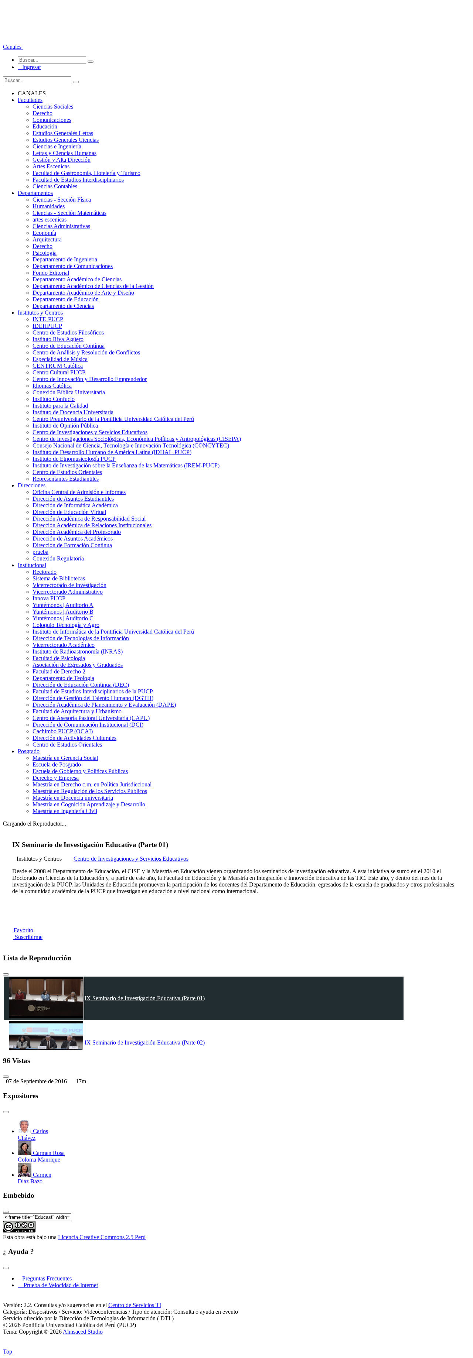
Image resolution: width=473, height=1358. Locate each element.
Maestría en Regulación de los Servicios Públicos (90, 791)
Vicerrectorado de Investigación (69, 585)
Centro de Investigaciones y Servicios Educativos (90, 432)
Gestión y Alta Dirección (62, 160)
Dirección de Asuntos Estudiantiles (73, 498)
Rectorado (45, 572)
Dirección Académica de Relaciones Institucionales (92, 525)
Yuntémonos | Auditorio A (63, 605)
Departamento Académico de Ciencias (77, 279)
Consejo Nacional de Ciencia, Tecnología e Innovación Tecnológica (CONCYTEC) (131, 445)
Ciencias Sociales (53, 106)
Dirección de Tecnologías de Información (81, 638)
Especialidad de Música (60, 359)
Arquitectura (47, 239)
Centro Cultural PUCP (59, 372)
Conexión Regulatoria (58, 558)
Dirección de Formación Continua (72, 545)
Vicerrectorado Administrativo (68, 592)
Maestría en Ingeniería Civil (65, 811)
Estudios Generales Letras (63, 133)
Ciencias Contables (55, 186)
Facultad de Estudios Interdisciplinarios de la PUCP (93, 691)
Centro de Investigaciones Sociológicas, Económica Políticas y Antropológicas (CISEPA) (137, 439)
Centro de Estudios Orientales (67, 472)
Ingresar (29, 67)
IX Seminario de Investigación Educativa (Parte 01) (145, 998)
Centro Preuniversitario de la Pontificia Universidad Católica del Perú (113, 419)
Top (7, 1351)
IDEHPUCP (47, 326)
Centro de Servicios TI (134, 1305)
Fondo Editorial (51, 273)
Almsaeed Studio (83, 1331)
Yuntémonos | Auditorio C (63, 618)
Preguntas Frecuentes (45, 1278)
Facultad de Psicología (59, 658)
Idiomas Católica (52, 386)
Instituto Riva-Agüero (58, 339)
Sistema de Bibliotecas (59, 578)
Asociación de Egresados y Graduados (78, 665)
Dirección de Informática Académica (75, 505)
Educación (45, 126)
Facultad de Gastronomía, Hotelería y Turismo (86, 173)
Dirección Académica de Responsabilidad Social (89, 518)
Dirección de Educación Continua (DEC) (81, 685)
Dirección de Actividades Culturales (74, 738)
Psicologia (45, 253)
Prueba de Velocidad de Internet (58, 1285)
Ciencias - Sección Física (62, 199)
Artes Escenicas (51, 166)
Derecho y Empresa (56, 778)
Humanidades (49, 206)
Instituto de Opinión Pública (65, 425)
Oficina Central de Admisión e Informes (79, 492)
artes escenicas (50, 219)
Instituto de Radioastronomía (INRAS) (78, 651)
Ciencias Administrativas (61, 226)
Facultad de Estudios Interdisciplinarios (78, 179)
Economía (44, 233)
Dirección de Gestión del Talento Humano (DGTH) (93, 698)
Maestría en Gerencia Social (65, 758)
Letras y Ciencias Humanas (64, 153)
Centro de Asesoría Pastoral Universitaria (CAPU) (91, 718)
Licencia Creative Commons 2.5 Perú (102, 1237)
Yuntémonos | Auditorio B (63, 611)
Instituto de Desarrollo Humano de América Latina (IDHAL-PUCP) (112, 452)
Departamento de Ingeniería (65, 259)
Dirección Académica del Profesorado (77, 532)
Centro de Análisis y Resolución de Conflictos (86, 352)
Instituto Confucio (54, 399)
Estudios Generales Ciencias (66, 140)
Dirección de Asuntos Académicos (73, 538)
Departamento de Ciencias (63, 306)
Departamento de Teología (63, 678)
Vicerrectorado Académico (64, 645)
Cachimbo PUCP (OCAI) (63, 731)
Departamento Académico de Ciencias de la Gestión (93, 286)
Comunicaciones (52, 120)
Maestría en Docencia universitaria (73, 798)
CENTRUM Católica (58, 366)
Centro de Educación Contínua (69, 346)
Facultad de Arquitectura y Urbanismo (77, 711)
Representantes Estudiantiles (66, 479)
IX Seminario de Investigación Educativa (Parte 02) (145, 1042)
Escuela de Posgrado (57, 764)
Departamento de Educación (66, 299)
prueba (40, 552)
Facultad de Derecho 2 (59, 671)
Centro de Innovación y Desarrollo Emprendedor (90, 379)
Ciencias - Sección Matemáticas (69, 213)
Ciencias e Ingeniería (57, 146)
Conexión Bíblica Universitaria (69, 392)
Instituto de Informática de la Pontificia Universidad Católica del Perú (113, 631)
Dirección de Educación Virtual (69, 512)
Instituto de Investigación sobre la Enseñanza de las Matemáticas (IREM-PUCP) (126, 465)
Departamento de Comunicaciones (73, 266)
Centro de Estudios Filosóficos (68, 332)
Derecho (42, 113)
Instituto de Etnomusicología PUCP (74, 459)
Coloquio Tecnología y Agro (66, 625)
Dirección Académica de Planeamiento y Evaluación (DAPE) (104, 705)
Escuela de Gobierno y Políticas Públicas (80, 771)
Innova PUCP (49, 598)
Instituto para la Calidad (60, 405)
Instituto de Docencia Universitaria (73, 412)
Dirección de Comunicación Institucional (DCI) (88, 724)
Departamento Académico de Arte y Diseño (83, 292)
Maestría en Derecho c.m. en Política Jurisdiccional (92, 784)
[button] (13, 47)
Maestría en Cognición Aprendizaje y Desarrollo (89, 804)
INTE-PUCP (48, 319)
